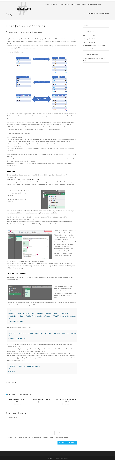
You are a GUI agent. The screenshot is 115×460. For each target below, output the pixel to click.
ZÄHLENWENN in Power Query (17, 400)
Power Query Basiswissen (41, 400)
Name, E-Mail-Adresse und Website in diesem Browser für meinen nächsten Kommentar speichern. (38, 438)
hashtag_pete (12, 32)
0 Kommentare (38, 32)
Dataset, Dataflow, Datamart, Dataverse (93, 36)
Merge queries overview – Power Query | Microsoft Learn (23, 179)
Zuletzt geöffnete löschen (89, 39)
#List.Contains (24, 387)
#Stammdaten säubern (35, 387)
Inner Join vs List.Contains (90, 49)
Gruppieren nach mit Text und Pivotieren (94, 45)
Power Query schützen (89, 42)
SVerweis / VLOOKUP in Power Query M (66, 400)
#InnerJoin (17, 387)
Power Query (25, 32)
